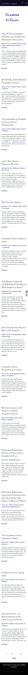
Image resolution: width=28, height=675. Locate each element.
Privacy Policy (16, 665)
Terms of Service (7, 665)
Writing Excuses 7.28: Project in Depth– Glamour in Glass (11, 410)
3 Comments (4, 88)
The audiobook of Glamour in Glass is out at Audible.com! (13, 122)
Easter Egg (14, 334)
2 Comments (4, 131)
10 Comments (6, 247)
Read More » (4, 68)
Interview (3, 293)
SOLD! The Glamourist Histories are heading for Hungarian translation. (13, 36)
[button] (22, 3)
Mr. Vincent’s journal (11, 202)
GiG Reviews (16, 168)
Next (15, 658)
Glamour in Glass (16, 43)
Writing (18, 45)
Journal (24, 43)
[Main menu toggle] (26, 3)
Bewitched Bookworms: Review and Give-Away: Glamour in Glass (12, 453)
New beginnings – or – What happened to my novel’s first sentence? (11, 616)
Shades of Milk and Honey (8, 45)
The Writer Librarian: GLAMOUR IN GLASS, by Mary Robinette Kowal (13, 284)
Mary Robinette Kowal (9, 3)
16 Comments (10, 375)
